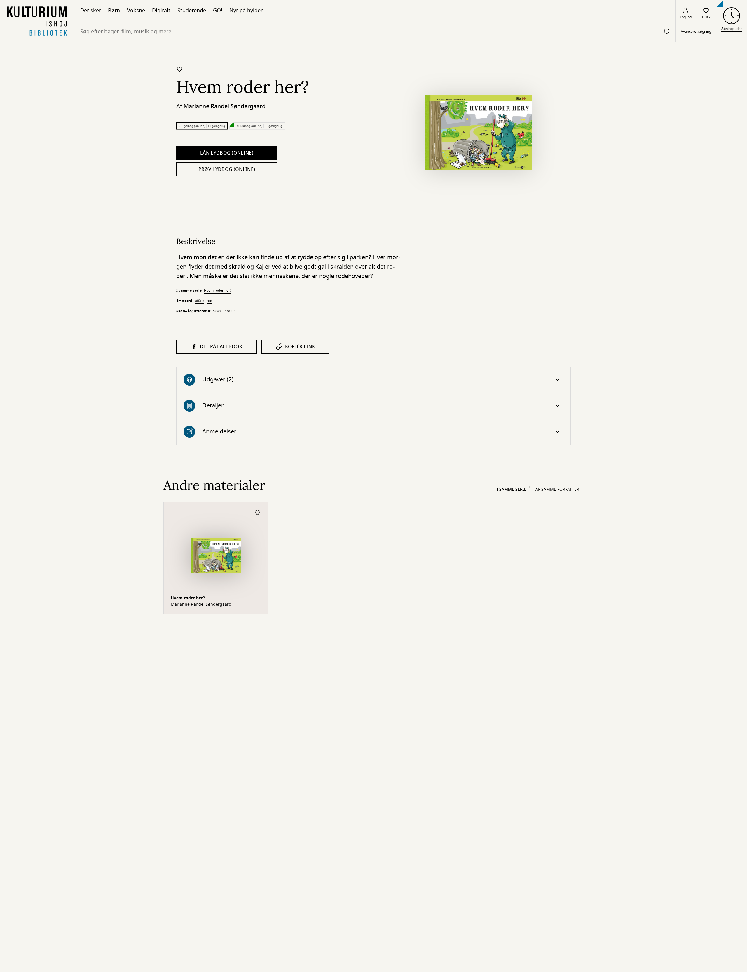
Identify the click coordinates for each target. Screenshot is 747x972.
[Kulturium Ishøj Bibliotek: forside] (36, 21)
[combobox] (374, 31)
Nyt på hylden (246, 10)
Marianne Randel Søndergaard (225, 106)
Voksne (136, 10)
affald (199, 300)
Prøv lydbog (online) (226, 169)
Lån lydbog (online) (226, 153)
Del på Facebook (221, 346)
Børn (114, 10)
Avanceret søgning (696, 31)
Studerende (191, 10)
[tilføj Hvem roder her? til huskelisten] (179, 68)
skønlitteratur (224, 311)
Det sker (90, 10)
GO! (217, 10)
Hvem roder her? (217, 290)
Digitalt (161, 10)
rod (209, 300)
